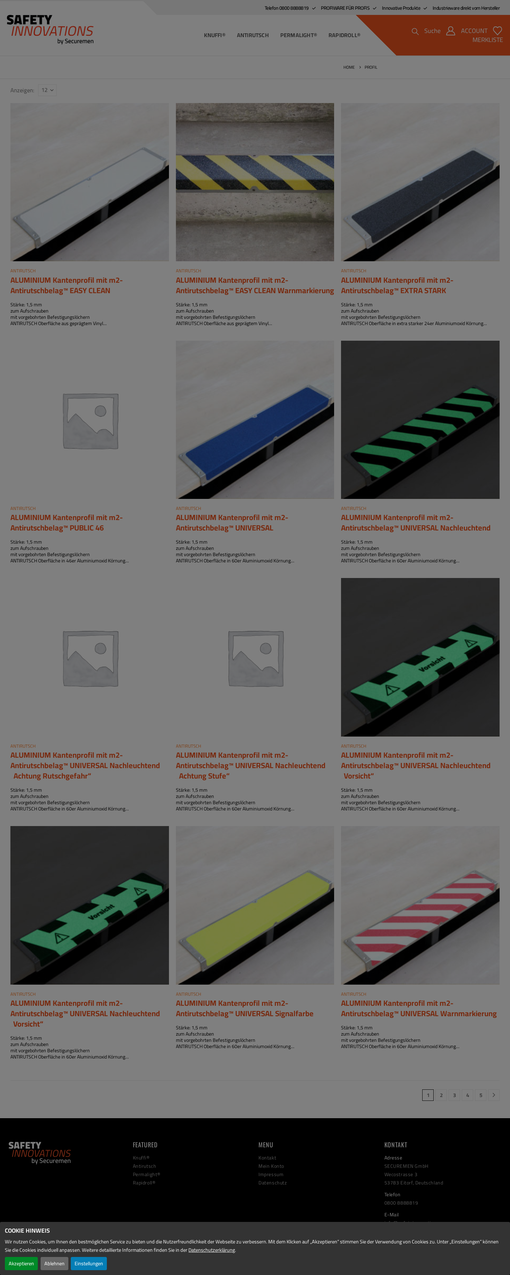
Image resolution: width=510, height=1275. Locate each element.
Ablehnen (54, 1263)
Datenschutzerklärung (211, 1250)
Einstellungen (89, 1263)
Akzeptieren (21, 1263)
